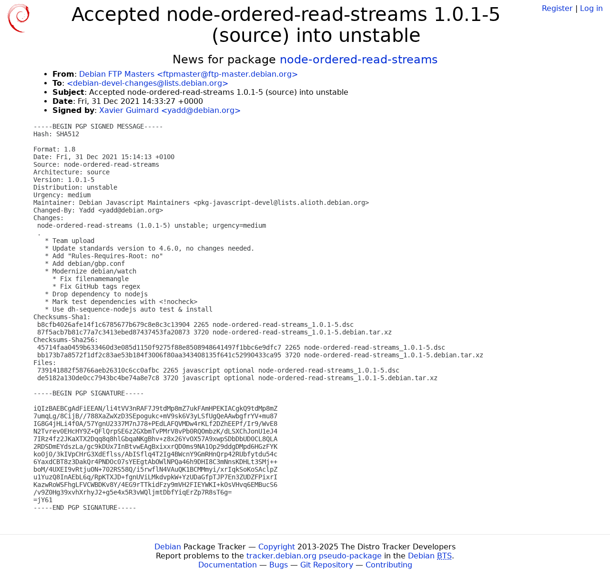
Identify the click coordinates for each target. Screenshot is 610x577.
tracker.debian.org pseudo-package (314, 555)
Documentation (227, 564)
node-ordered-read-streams (359, 59)
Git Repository (326, 564)
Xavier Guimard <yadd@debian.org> (170, 110)
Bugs (278, 564)
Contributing (389, 564)
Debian (167, 546)
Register (557, 8)
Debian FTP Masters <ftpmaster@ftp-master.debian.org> (188, 74)
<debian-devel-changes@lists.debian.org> (147, 83)
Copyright (276, 546)
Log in (591, 8)
